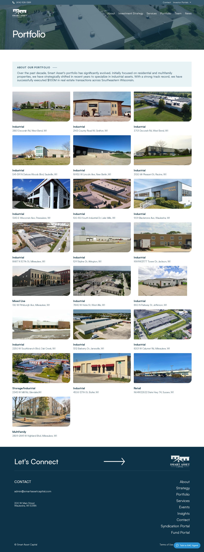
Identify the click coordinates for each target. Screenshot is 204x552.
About (111, 13)
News (188, 13)
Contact (167, 2)
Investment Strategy (130, 13)
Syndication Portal (175, 526)
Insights (183, 513)
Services (152, 13)
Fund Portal (180, 532)
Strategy (183, 488)
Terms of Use (166, 544)
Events (184, 507)
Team (178, 13)
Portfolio (165, 13)
